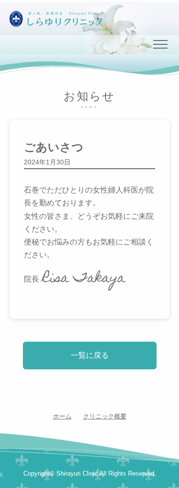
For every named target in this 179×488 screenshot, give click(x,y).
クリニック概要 (104, 416)
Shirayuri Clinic (77, 473)
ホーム (62, 416)
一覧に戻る (90, 355)
